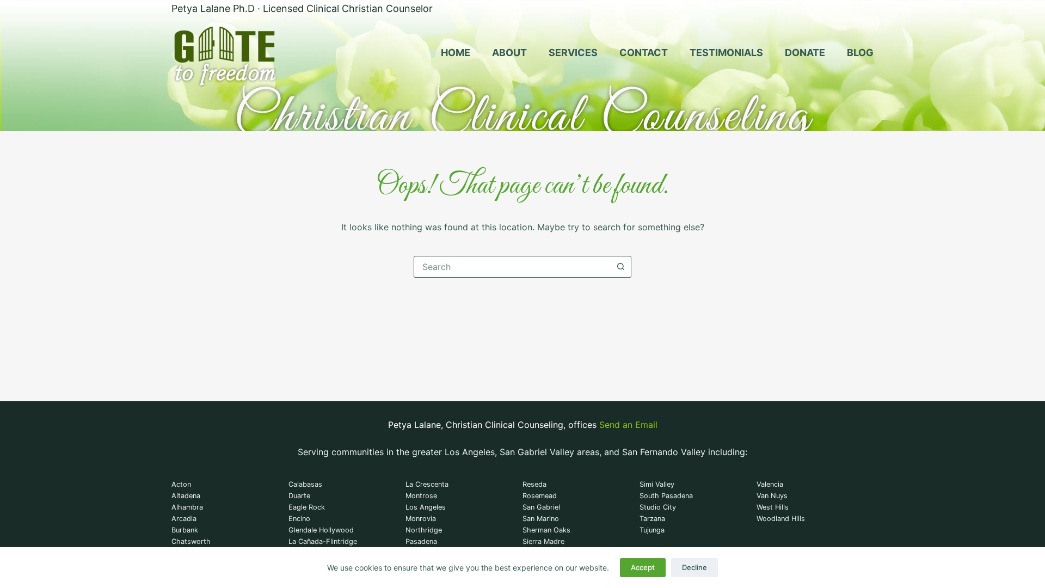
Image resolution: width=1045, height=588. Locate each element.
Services (573, 52)
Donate (805, 52)
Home (455, 52)
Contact (643, 52)
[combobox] (512, 267)
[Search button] (620, 266)
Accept (643, 567)
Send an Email (628, 424)
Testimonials (726, 52)
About (509, 52)
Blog (860, 52)
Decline (694, 567)
